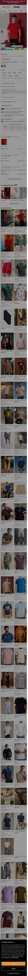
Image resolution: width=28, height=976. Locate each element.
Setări (13, 969)
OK (13, 964)
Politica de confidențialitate (12, 957)
